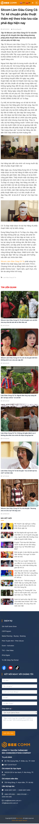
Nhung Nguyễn (17, 29)
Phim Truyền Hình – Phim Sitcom (13, 641)
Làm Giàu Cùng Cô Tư (9, 277)
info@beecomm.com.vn (10, 803)
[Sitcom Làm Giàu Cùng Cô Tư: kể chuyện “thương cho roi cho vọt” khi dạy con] (19, 493)
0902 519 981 (22, 794)
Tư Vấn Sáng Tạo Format (10, 660)
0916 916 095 (7, 797)
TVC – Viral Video (8, 650)
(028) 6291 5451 (10, 790)
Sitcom (13, 261)
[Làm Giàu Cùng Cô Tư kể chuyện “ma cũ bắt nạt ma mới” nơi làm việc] (19, 455)
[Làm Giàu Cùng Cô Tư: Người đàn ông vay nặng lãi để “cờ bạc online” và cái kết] (19, 380)
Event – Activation (8, 645)
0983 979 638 (10, 794)
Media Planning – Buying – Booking (14, 636)
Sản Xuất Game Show (9, 626)
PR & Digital (6, 655)
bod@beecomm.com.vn (12, 800)
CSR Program (6, 631)
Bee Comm (19, 818)
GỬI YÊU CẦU (9, 733)
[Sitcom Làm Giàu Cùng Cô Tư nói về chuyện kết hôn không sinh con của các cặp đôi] (19, 342)
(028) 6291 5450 (24, 790)
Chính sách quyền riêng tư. (19, 820)
